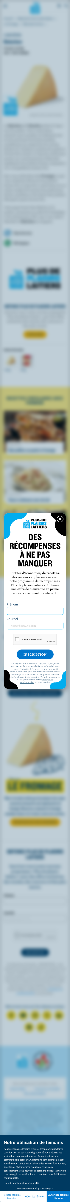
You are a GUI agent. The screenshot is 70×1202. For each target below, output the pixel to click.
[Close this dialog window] (60, 519)
